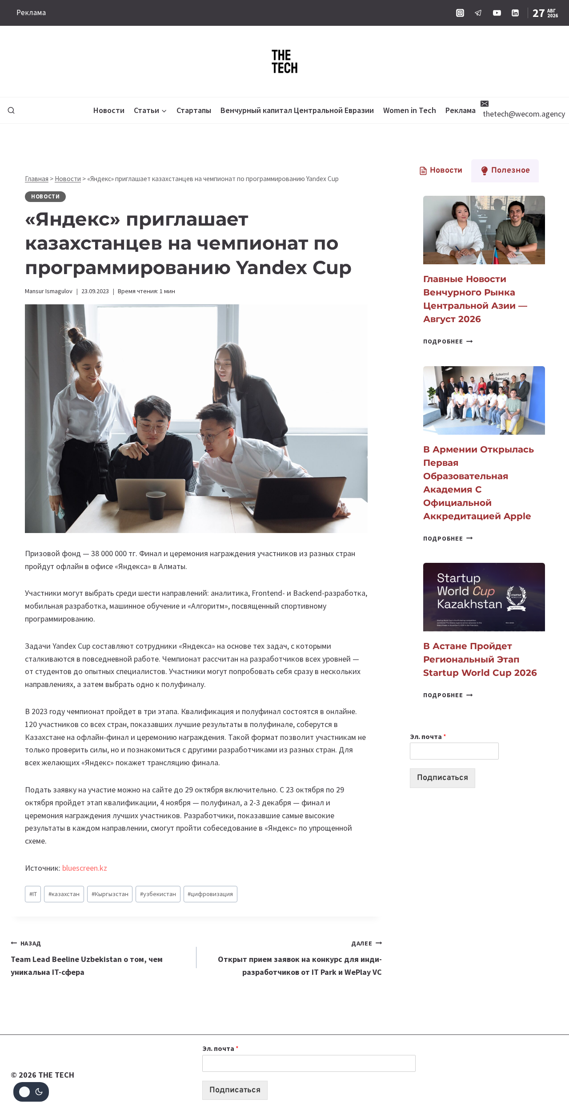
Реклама (31, 12)
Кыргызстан (110, 894)
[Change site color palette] (31, 1092)
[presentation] (484, 230)
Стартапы (193, 110)
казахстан (64, 894)
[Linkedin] (515, 13)
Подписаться (442, 778)
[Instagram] (460, 13)
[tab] (440, 170)
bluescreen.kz (84, 868)
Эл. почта (428, 736)
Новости (108, 110)
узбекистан (158, 894)
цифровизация (210, 894)
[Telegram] (478, 13)
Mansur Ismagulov (48, 291)
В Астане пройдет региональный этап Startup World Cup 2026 (480, 659)
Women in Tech (409, 110)
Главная (36, 178)
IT (33, 894)
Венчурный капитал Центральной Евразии (297, 110)
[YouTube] (497, 13)
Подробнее (448, 341)
